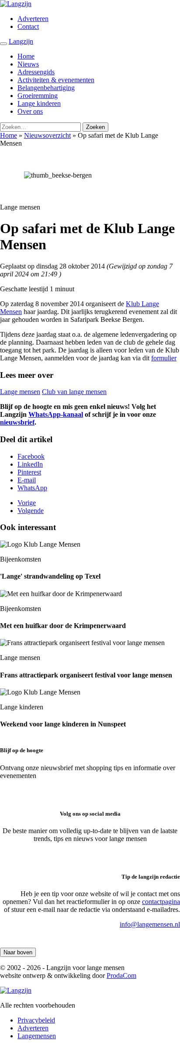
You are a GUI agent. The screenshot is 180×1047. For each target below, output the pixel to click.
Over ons (30, 111)
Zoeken (95, 127)
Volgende (30, 510)
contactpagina (161, 901)
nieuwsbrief (17, 422)
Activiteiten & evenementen (55, 80)
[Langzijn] (15, 990)
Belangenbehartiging (46, 87)
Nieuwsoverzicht (47, 135)
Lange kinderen (39, 103)
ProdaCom (121, 975)
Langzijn (21, 41)
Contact (28, 26)
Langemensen (36, 1036)
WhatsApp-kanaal (55, 414)
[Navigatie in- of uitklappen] (3, 43)
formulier (164, 358)
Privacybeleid (36, 1020)
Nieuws (28, 64)
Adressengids (36, 72)
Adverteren (32, 18)
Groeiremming (37, 95)
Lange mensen (20, 391)
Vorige (26, 502)
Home (26, 56)
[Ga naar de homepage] (15, 3)
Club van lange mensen (74, 391)
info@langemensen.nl (150, 924)
